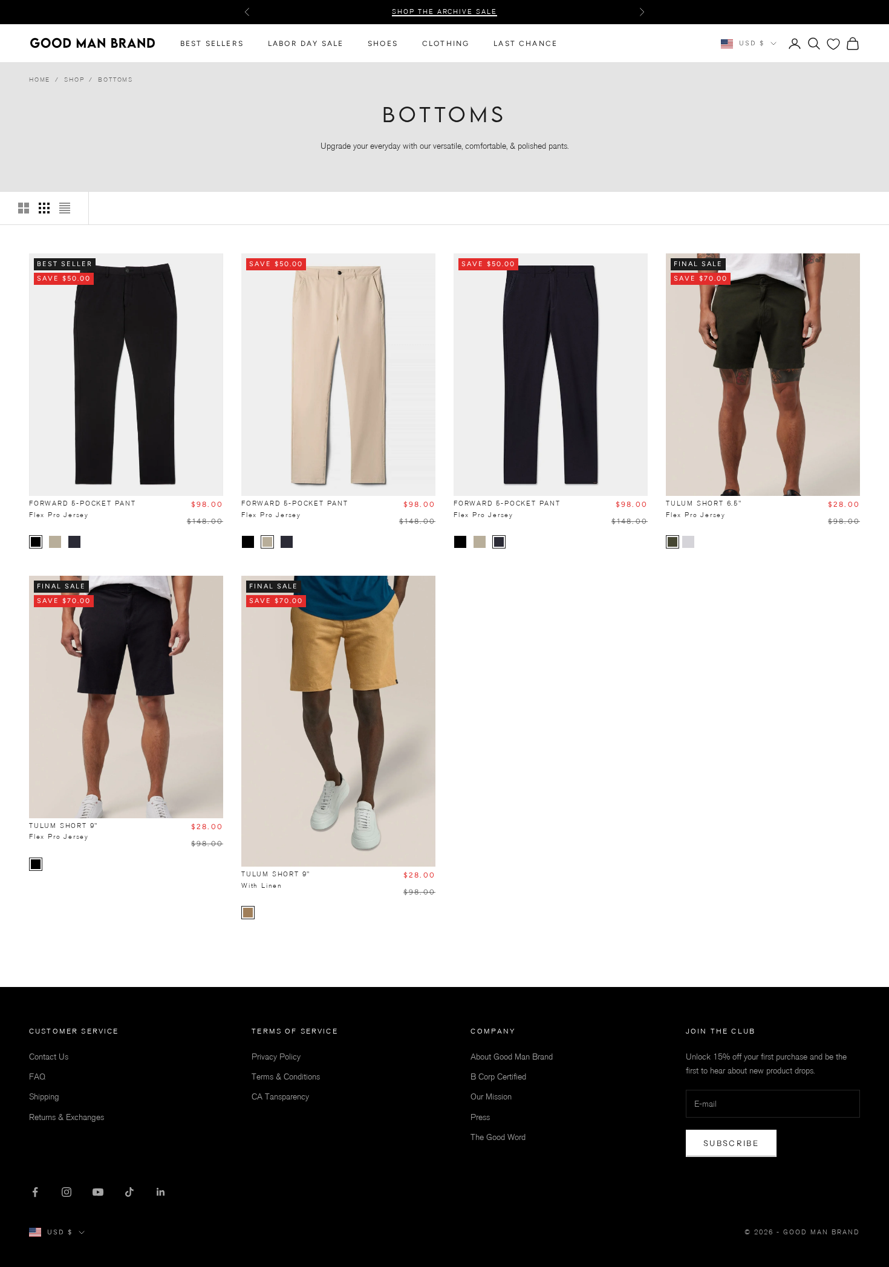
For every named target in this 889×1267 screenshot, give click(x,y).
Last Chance (525, 43)
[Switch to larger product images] (23, 208)
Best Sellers (212, 43)
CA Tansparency (280, 1097)
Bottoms (115, 79)
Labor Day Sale (306, 43)
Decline (308, 1236)
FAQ (37, 1077)
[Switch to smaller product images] (44, 208)
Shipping (44, 1097)
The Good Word (498, 1137)
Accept (190, 1236)
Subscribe (731, 1143)
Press (480, 1117)
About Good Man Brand (512, 1057)
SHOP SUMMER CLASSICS (444, 18)
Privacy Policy (212, 1205)
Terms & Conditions (286, 1077)
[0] (833, 44)
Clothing (445, 43)
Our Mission (491, 1097)
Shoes (383, 43)
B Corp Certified (498, 1077)
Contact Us (48, 1057)
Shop (74, 79)
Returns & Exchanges (66, 1117)
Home (39, 79)
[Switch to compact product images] (64, 208)
